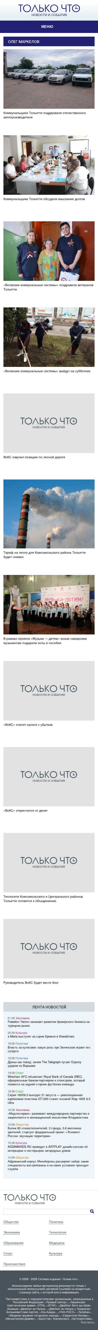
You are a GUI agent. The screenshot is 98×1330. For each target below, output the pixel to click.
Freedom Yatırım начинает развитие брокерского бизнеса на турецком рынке (49, 1023)
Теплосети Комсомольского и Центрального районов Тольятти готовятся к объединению (43, 898)
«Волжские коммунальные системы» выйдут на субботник (46, 371)
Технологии (57, 1232)
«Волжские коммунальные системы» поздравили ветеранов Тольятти (48, 287)
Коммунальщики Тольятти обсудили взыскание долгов (44, 199)
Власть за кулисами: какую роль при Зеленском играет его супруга (49, 1049)
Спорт (19, 1073)
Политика (21, 1043)
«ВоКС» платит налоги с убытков (27, 724)
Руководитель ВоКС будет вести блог (31, 982)
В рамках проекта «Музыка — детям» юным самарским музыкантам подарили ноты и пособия (45, 640)
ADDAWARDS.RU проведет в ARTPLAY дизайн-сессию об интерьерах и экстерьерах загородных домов (48, 1148)
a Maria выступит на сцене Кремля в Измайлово (41, 1036)
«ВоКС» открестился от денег (25, 810)
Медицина (56, 1242)
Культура (21, 1033)
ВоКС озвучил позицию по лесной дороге (34, 457)
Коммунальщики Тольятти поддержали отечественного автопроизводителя (44, 115)
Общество (22, 1124)
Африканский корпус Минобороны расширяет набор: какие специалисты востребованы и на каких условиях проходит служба (48, 1165)
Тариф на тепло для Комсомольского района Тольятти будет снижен (44, 554)
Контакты (88, 1322)
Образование (13, 1242)
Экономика (22, 1018)
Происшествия (14, 1263)
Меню (47, 27)
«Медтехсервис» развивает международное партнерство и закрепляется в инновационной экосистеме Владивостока (48, 1115)
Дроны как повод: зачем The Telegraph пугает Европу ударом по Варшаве (44, 1064)
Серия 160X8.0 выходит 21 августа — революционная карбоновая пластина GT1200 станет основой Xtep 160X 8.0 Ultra (49, 1099)
